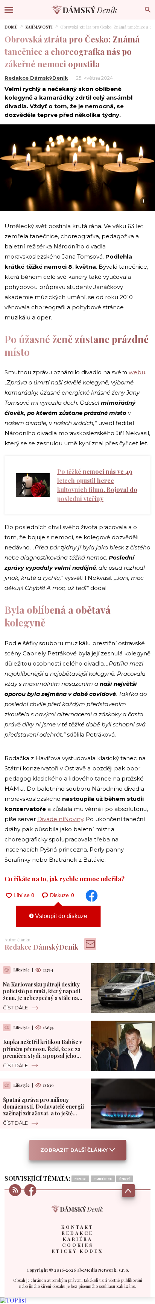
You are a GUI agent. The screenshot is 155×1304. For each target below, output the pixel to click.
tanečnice (103, 1179)
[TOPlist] (13, 1300)
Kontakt (77, 1227)
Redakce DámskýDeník (36, 78)
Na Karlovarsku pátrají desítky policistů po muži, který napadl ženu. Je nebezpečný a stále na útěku (41, 995)
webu (137, 372)
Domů (11, 27)
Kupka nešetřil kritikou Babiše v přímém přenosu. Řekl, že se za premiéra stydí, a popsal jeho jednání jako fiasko (42, 1052)
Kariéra (78, 1239)
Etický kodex (77, 1251)
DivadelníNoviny (60, 819)
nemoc (80, 1179)
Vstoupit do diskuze (60, 916)
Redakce (77, 1233)
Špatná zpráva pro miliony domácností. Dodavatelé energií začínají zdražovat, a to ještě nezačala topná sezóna (43, 1110)
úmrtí (124, 1179)
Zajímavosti (39, 27)
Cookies (77, 1245)
